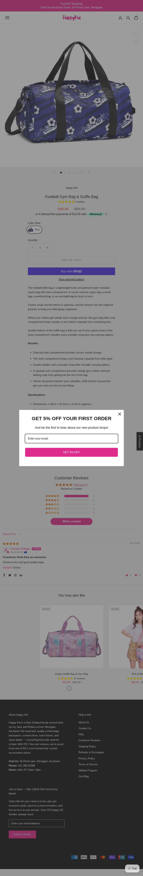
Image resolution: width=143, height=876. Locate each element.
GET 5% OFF (71, 452)
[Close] (119, 414)
